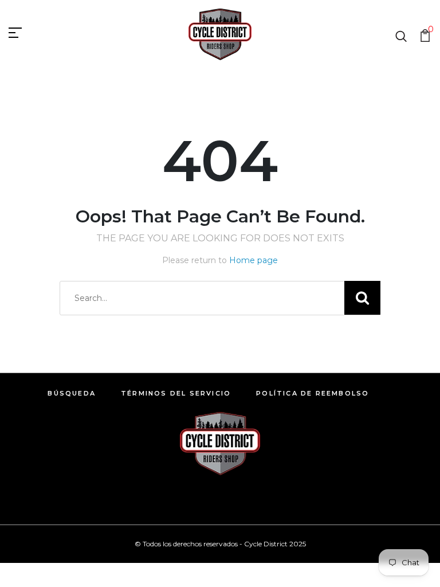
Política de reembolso (312, 393)
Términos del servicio (176, 393)
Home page (253, 260)
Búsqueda (72, 393)
